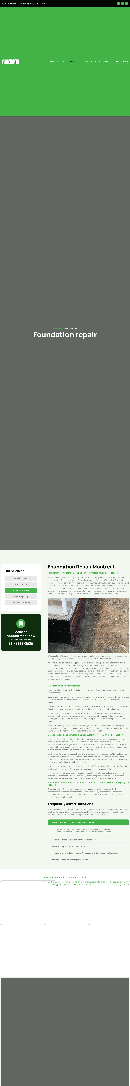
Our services (71, 61)
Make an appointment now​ (21, 634)
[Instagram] (122, 3)
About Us (60, 61)
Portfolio (84, 61)
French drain (68, 739)
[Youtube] (126, 3)
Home (52, 61)
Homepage (58, 328)
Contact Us (95, 61)
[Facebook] (118, 3)
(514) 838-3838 (21, 643)
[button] (88, 822)
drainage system (101, 699)
